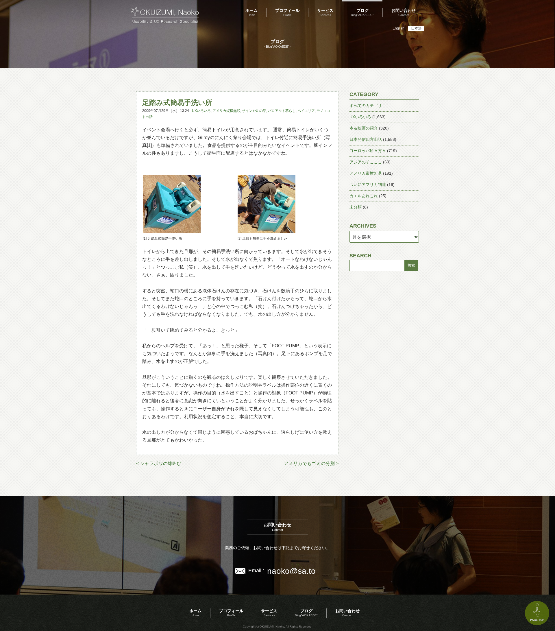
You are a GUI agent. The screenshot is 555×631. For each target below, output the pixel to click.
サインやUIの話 (254, 111)
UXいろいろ (201, 111)
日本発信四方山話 (365, 139)
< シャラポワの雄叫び (159, 463)
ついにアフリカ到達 (367, 184)
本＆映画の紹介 (363, 128)
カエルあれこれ (363, 195)
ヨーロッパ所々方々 (367, 150)
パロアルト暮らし (282, 111)
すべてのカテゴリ (365, 105)
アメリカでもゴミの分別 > (311, 463)
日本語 (416, 28)
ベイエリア (306, 111)
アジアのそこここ (365, 162)
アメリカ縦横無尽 (226, 111)
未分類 (355, 207)
